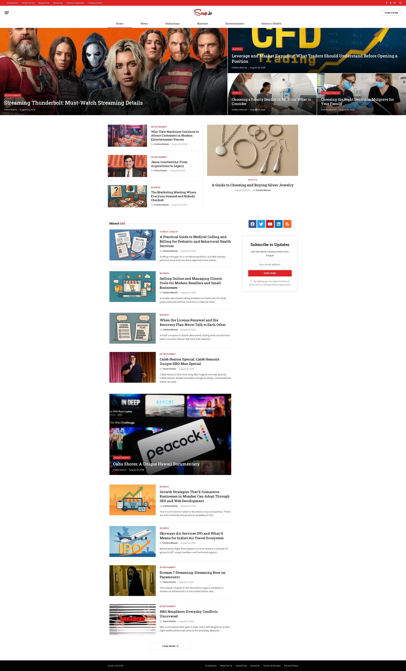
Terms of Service (75, 2)
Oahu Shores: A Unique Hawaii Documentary (156, 464)
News (144, 23)
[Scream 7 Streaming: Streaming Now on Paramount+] (132, 580)
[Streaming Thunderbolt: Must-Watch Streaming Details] (113, 71)
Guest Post (43, 2)
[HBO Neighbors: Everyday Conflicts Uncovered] (132, 619)
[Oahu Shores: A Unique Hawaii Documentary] (170, 434)
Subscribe (391, 12)
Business (202, 23)
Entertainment (234, 23)
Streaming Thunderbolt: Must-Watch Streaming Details (73, 103)
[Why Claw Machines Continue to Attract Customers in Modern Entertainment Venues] (127, 136)
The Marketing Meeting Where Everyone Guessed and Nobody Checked (173, 196)
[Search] (400, 3)
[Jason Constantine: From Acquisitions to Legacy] (127, 166)
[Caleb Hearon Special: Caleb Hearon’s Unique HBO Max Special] (132, 367)
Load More (169, 646)
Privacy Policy (95, 2)
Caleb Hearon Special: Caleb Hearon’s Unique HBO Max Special (189, 361)
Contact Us (12, 2)
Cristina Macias (239, 67)
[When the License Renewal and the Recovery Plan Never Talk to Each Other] (132, 328)
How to (237, 93)
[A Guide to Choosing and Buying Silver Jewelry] (252, 150)
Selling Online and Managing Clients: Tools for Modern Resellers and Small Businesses (191, 283)
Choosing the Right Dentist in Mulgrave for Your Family (357, 101)
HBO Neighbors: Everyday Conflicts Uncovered (189, 613)
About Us (58, 2)
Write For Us (28, 2)
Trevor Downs (10, 109)
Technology (172, 23)
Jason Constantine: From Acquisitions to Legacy (169, 164)
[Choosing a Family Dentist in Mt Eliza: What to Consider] (272, 94)
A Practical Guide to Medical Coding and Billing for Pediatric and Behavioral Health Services (195, 241)
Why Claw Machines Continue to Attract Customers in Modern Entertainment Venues (175, 135)
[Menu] (7, 12)
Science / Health (271, 23)
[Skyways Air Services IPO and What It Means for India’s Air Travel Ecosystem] (132, 541)
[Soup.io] (203, 13)
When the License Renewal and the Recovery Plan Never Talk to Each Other (193, 322)
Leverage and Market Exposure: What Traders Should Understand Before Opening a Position (315, 58)
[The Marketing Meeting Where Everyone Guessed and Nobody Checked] (127, 196)
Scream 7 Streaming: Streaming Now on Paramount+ (193, 574)
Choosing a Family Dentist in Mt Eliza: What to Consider (271, 101)
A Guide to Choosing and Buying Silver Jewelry (253, 185)
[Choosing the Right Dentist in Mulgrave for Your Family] (361, 94)
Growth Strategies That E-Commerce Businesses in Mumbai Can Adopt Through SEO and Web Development (195, 496)
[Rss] (287, 224)
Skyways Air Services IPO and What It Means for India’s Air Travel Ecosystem (192, 535)
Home (119, 23)
